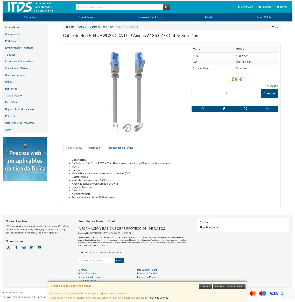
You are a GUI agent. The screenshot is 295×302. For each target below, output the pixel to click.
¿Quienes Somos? (87, 280)
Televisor (10, 54)
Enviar (119, 260)
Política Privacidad (87, 273)
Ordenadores (12, 27)
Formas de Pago (146, 277)
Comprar (269, 93)
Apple (8, 129)
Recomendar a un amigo (120, 147)
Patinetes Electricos (150, 17)
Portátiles (10, 41)
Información (94, 147)
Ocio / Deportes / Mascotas (20, 123)
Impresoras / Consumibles (19, 61)
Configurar (205, 286)
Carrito (284, 7)
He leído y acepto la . (101, 252)
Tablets (209, 17)
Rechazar (219, 286)
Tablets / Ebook (13, 95)
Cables (9, 82)
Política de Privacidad (100, 245)
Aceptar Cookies (236, 286)
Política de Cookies (158, 297)
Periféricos (11, 88)
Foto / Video (11, 102)
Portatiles (30, 17)
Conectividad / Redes (16, 68)
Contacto (266, 7)
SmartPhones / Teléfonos (19, 48)
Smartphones (87, 17)
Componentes (13, 34)
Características (74, 147)
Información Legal (147, 270)
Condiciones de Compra (90, 277)
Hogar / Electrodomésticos (19, 109)
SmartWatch (263, 17)
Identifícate (246, 7)
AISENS (240, 49)
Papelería (10, 116)
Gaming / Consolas (15, 75)
